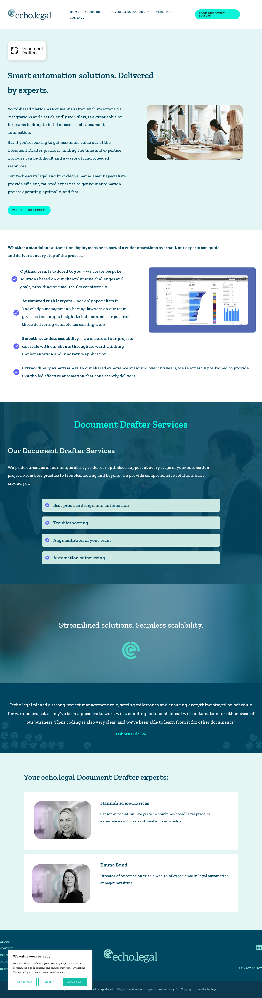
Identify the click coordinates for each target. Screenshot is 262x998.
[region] (50, 970)
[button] (101, 12)
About (5, 941)
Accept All (74, 982)
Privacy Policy (250, 968)
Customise (24, 982)
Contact (6, 948)
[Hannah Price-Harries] (62, 820)
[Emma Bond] (62, 882)
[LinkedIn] (259, 947)
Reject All (50, 982)
